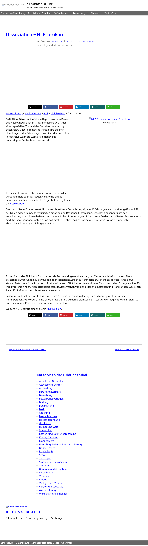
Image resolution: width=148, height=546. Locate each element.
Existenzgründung (49, 419)
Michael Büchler (57, 41)
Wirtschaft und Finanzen (53, 493)
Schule (43, 455)
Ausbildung (34, 13)
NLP (45, 113)
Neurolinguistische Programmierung (80, 41)
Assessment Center (50, 384)
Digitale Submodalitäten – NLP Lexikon (27, 349)
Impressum (7, 542)
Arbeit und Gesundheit (52, 381)
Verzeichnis (45, 476)
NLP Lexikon (58, 113)
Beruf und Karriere (50, 391)
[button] (35, 107)
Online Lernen (47, 448)
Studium (46, 13)
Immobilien (45, 430)
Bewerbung (79, 13)
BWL (42, 409)
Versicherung (46, 472)
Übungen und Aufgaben (53, 469)
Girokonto (45, 423)
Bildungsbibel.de (40, 4)
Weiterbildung (17, 13)
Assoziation (17, 203)
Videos (43, 479)
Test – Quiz (110, 13)
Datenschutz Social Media (45, 542)
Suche (4, 13)
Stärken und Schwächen (53, 462)
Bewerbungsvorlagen (51, 398)
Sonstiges (45, 458)
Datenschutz (22, 542)
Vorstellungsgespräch (51, 486)
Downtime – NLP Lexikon (127, 349)
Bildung (43, 402)
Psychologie (46, 451)
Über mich (66, 542)
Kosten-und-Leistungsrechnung (57, 434)
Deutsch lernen (48, 416)
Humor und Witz (48, 426)
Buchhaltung (46, 405)
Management (46, 441)
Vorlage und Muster (50, 483)
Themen (95, 13)
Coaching (44, 412)
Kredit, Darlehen (48, 437)
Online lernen (61, 13)
